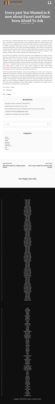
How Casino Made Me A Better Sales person (40, 166)
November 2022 (27, 257)
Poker (27, 372)
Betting (27, 313)
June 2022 (27, 264)
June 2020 (27, 295)
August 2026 (27, 200)
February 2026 (27, 207)
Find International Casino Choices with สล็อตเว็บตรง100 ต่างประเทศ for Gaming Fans (25, 108)
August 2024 (27, 230)
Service (27, 380)
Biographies (27, 316)
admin (33, 23)
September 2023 (27, 244)
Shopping (27, 382)
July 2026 (27, 201)
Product (7, 149)
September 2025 (27, 214)
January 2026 (27, 209)
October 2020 (27, 289)
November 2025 (27, 211)
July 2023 (27, 247)
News (27, 364)
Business (7, 138)
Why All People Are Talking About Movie (14, 166)
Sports (27, 391)
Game (27, 346)
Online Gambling (27, 368)
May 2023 (27, 250)
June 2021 (27, 279)
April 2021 (27, 282)
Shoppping (27, 384)
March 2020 (27, 298)
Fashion (27, 341)
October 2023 (27, 243)
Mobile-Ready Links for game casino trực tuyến (16, 106)
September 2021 (27, 275)
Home (27, 353)
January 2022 (27, 270)
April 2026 (27, 205)
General (27, 350)
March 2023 (27, 252)
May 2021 (27, 280)
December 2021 (27, 271)
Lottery (27, 358)
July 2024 (27, 232)
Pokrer (27, 373)
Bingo (27, 314)
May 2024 (27, 234)
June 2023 (27, 248)
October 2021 (27, 274)
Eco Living (27, 332)
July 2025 (27, 216)
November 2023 (27, 242)
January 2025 (27, 224)
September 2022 (27, 260)
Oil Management (27, 366)
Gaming (27, 349)
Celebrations (27, 323)
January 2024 (27, 239)
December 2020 (27, 287)
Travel (27, 394)
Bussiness (27, 319)
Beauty (27, 312)
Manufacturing (27, 359)
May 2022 (27, 265)
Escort (27, 339)
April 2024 (27, 236)
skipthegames (9, 89)
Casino (6, 137)
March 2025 (27, 221)
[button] (49, 2)
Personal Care (27, 369)
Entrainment (27, 337)
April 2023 (27, 251)
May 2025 (27, 219)
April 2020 (27, 297)
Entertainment (8, 145)
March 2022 (27, 268)
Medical (27, 362)
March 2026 (27, 206)
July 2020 (27, 293)
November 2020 (27, 288)
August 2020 (27, 292)
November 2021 (27, 273)
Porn (27, 375)
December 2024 (27, 225)
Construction (28, 324)
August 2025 (27, 215)
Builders (27, 317)
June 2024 (27, 233)
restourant (27, 378)
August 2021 (27, 277)
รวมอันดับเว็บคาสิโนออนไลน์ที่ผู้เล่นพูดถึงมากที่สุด (16, 111)
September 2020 (27, 291)
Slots (27, 387)
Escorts (27, 340)
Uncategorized (27, 395)
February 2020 (27, 300)
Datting (12, 87)
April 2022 (27, 266)
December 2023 (27, 241)
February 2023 (27, 253)
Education (7, 142)
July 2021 (27, 278)
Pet (27, 371)
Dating (27, 328)
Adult (27, 308)
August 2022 (27, 261)
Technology (27, 393)
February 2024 (27, 238)
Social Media (27, 389)
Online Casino (27, 367)
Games (27, 348)
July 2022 (27, 262)
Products (27, 377)
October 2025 (27, 212)
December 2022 (27, 256)
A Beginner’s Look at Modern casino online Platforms (17, 114)
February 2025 (27, 223)
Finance (27, 342)
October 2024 (27, 228)
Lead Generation (27, 355)
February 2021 (27, 284)
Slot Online (27, 386)
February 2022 (27, 269)
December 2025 (27, 210)
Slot (27, 385)
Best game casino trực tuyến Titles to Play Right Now (17, 103)
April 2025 (27, 220)
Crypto (27, 327)
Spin (27, 390)
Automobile (27, 310)
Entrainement (27, 336)
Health (6, 140)
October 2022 (27, 259)
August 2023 (27, 246)
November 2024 (27, 227)
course (27, 326)
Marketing (7, 144)
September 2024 (27, 229)
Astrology (27, 309)
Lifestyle (27, 357)
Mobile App (27, 363)
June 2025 (27, 218)
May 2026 (27, 203)
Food (27, 344)
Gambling (27, 345)
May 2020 (27, 296)
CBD (27, 322)
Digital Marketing (27, 331)
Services (27, 381)
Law (6, 147)
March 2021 (27, 283)
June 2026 (27, 202)
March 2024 (27, 237)
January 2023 (27, 255)
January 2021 (27, 286)
